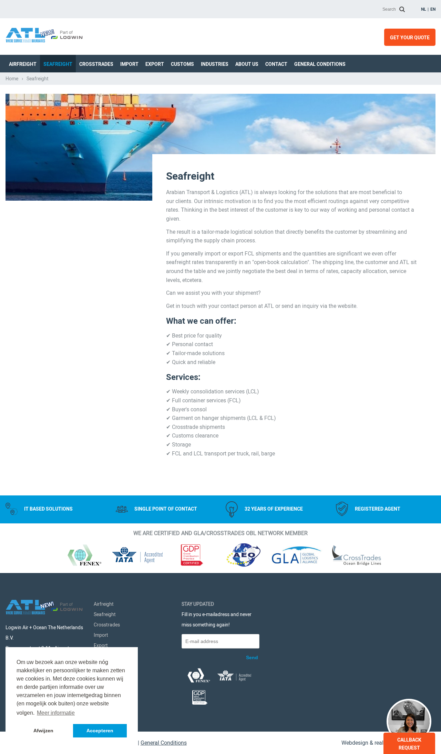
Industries (214, 64)
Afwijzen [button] (43, 730)
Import (129, 64)
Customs (182, 64)
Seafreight (57, 64)
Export (154, 64)
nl (423, 9)
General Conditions (320, 64)
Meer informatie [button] (56, 713)
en (432, 9)
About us (246, 64)
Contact (276, 64)
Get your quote (410, 37)
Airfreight (23, 64)
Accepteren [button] (99, 730)
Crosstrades (96, 64)
